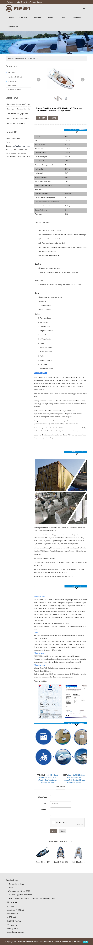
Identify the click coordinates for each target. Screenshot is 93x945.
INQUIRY (41, 118)
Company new (12, 925)
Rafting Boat (12, 85)
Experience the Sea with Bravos (18, 104)
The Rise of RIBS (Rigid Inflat (17, 114)
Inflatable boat (13, 81)
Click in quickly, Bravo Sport (17, 123)
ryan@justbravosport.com (20, 146)
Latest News (14, 921)
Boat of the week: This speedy (18, 118)
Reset (63, 831)
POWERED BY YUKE (68, 941)
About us (23, 18)
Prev (38, 80)
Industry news (12, 929)
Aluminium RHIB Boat (15, 910)
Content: (43, 809)
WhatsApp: (42, 797)
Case (63, 18)
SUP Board (11, 917)
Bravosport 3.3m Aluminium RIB (18, 109)
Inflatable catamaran (15, 89)
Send (53, 831)
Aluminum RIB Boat (15, 77)
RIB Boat (27, 59)
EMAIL (53, 118)
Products (37, 18)
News (51, 18)
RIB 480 (35, 59)
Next (82, 80)
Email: (44, 803)
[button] (42, 18)
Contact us (13, 27)
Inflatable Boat (12, 913)
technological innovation (16, 932)
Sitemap (80, 941)
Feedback (76, 18)
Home (11, 18)
